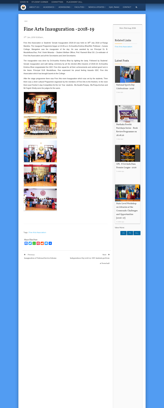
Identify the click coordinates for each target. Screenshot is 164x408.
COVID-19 (24, 2)
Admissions (64, 7)
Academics (48, 7)
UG (123, 233)
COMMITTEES (57, 2)
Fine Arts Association (37, 232)
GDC (26, 21)
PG (130, 233)
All (137, 233)
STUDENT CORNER (40, 2)
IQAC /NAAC (114, 7)
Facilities (79, 7)
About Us (34, 7)
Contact (127, 7)
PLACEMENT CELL (74, 2)
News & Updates (96, 7)
